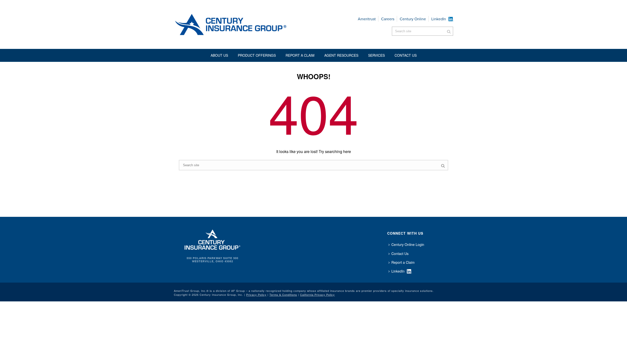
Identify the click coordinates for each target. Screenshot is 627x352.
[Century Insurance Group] (245, 24)
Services (376, 55)
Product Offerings (257, 55)
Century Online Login (407, 244)
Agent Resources (341, 55)
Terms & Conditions (283, 295)
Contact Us (400, 253)
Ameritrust (367, 19)
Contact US (406, 55)
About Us (219, 55)
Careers (387, 19)
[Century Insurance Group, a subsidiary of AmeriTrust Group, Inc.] (212, 239)
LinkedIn (438, 19)
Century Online (413, 19)
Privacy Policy (256, 295)
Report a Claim (300, 55)
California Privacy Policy (317, 295)
